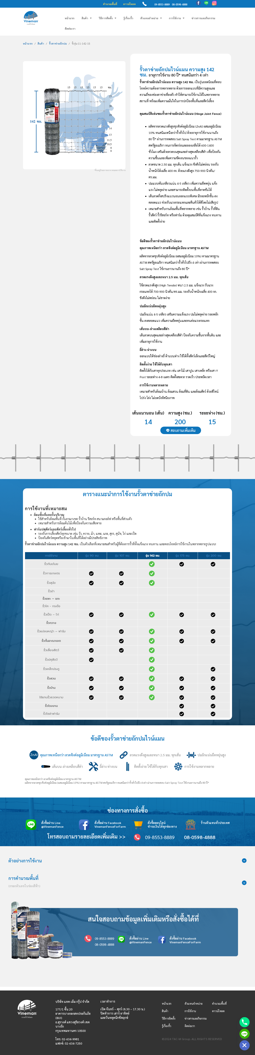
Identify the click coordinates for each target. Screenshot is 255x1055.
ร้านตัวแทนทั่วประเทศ (215, 823)
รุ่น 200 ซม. (214, 555)
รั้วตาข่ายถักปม (58, 43)
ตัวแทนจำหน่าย (149, 18)
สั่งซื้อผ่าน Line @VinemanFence (52, 824)
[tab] (71, 755)
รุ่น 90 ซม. (92, 555)
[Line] (245, 1034)
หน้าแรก (69, 18)
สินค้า (85, 18)
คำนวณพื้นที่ (110, 4)
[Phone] (245, 1022)
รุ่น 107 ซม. (122, 555)
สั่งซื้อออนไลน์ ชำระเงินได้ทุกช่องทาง (162, 824)
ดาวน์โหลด (129, 4)
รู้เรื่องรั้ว (128, 18)
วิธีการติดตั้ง (106, 18)
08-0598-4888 (179, 4)
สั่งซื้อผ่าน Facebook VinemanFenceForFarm (110, 824)
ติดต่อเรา (70, 28)
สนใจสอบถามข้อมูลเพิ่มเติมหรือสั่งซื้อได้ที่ (143, 919)
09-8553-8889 (162, 4)
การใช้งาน (175, 18)
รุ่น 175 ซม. (182, 555)
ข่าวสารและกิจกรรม (203, 18)
